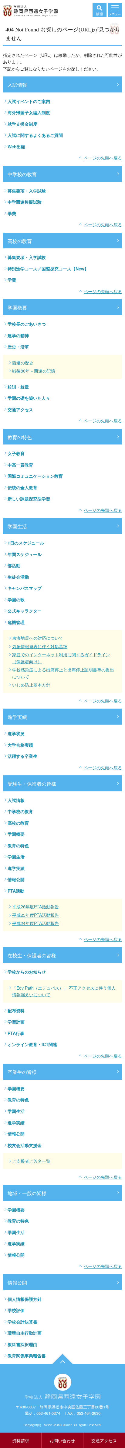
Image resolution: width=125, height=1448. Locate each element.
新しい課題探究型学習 (29, 499)
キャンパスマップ (25, 588)
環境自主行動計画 (25, 1333)
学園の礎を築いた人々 (29, 398)
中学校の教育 (22, 174)
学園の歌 (16, 599)
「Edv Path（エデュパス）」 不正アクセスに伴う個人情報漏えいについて (64, 991)
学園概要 (17, 307)
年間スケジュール (25, 554)
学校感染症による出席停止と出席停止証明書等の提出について (63, 673)
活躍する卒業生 (22, 756)
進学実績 (17, 716)
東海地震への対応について (37, 638)
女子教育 (16, 453)
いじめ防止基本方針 (31, 685)
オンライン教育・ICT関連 (32, 1044)
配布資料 (16, 1010)
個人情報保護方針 (25, 1299)
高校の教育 (20, 241)
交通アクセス (20, 409)
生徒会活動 (18, 577)
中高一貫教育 (20, 465)
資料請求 (20, 1440)
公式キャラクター (25, 611)
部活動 (14, 565)
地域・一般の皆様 (27, 1193)
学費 (12, 213)
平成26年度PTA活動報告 (35, 906)
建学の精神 (18, 335)
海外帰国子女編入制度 (29, 112)
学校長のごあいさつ (27, 324)
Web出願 (16, 147)
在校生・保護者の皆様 (32, 955)
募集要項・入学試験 (27, 191)
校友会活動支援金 (25, 1145)
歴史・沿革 (18, 347)
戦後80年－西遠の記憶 (33, 371)
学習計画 (16, 1022)
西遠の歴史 (22, 363)
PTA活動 (16, 891)
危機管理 (16, 622)
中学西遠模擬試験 (25, 202)
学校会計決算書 (22, 1322)
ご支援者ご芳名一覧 (31, 1161)
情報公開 (16, 879)
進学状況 (16, 733)
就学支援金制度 (22, 124)
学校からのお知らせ (27, 972)
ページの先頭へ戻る (103, 158)
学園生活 (17, 526)
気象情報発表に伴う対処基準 (39, 646)
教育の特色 (20, 437)
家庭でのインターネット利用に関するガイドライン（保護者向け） (61, 657)
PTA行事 (16, 1033)
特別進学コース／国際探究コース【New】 (48, 269)
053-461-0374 (48, 1413)
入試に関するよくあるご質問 (35, 135)
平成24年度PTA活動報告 (35, 923)
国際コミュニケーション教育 (35, 476)
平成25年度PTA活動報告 (35, 915)
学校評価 (16, 1310)
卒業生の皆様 (22, 1071)
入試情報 (17, 84)
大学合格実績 (20, 745)
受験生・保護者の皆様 (32, 783)
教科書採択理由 (22, 1344)
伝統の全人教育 (22, 487)
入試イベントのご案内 (29, 101)
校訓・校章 (18, 387)
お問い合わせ (62, 1440)
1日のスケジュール (26, 543)
